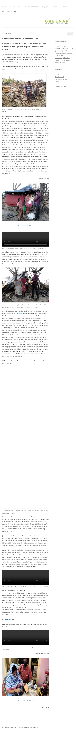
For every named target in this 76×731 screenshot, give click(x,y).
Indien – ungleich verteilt (62, 58)
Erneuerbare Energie (31, 7)
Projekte (45, 7)
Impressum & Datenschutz (10, 11)
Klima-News (58, 84)
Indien (57, 81)
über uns (64, 7)
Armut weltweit (59, 77)
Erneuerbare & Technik (61, 79)
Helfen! (54, 7)
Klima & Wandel (15, 7)
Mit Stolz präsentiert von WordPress (29, 727)
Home (4, 7)
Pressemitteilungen (60, 46)
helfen (8, 619)
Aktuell (57, 74)
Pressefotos (21, 313)
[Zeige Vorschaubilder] (25, 225)
